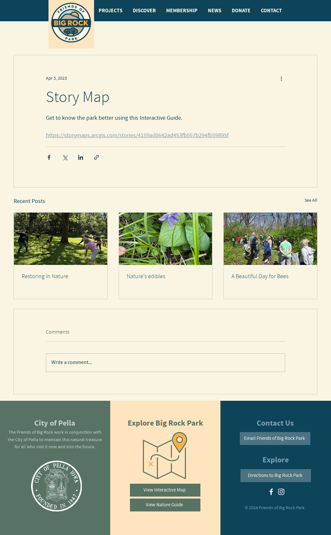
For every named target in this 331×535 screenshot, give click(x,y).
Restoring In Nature (45, 276)
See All (310, 200)
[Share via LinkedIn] (81, 157)
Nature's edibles (146, 276)
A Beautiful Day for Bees (259, 276)
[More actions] (281, 78)
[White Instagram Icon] (281, 492)
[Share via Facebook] (49, 157)
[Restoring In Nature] (60, 239)
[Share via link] (96, 157)
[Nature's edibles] (165, 239)
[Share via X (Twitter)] (65, 157)
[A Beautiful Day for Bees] (270, 239)
